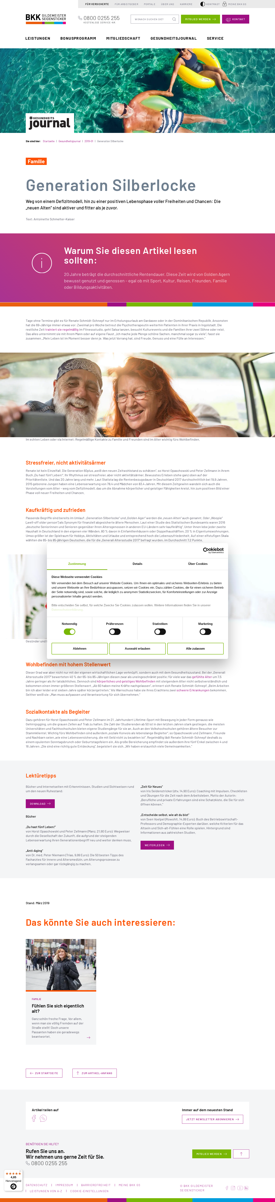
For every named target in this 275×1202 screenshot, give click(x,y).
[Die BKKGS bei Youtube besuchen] (240, 1188)
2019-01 (89, 141)
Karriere (186, 4)
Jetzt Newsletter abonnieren (210, 1119)
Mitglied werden (198, 19)
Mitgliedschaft (123, 38)
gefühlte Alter (202, 677)
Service (215, 38)
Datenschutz (37, 1185)
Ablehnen (79, 648)
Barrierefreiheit (96, 1185)
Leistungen (37, 38)
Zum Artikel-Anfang (97, 1073)
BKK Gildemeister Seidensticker (38, 18)
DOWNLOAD (37, 803)
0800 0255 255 (102, 19)
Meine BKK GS (237, 4)
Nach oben (241, 1153)
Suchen (174, 19)
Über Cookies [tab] (198, 563)
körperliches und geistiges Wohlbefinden (126, 681)
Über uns (167, 4)
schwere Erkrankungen (193, 690)
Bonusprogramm (78, 38)
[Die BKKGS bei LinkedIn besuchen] (246, 1188)
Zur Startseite (46, 1073)
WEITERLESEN (155, 845)
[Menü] (20, 1172)
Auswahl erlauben (137, 648)
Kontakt (238, 19)
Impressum (64, 1185)
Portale (149, 4)
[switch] (115, 631)
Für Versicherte (97, 4)
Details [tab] (138, 563)
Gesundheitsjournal (174, 38)
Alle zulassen (195, 648)
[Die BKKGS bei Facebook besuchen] (227, 1188)
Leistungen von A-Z (46, 1191)
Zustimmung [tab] (77, 563)
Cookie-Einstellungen (89, 1191)
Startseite (49, 141)
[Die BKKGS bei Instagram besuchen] (233, 1188)
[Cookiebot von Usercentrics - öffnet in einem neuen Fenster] (206, 551)
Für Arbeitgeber (127, 4)
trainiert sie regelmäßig (62, 329)
